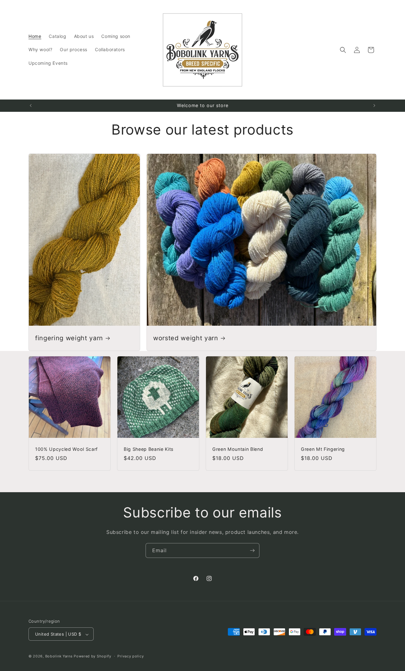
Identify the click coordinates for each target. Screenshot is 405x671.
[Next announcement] (374, 106)
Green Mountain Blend (237, 449)
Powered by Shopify (92, 656)
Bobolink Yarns (59, 656)
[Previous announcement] (31, 106)
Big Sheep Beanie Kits (148, 449)
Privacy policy (130, 656)
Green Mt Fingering (323, 449)
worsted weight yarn (185, 338)
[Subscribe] (252, 550)
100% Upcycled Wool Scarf (66, 449)
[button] (343, 50)
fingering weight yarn (69, 338)
